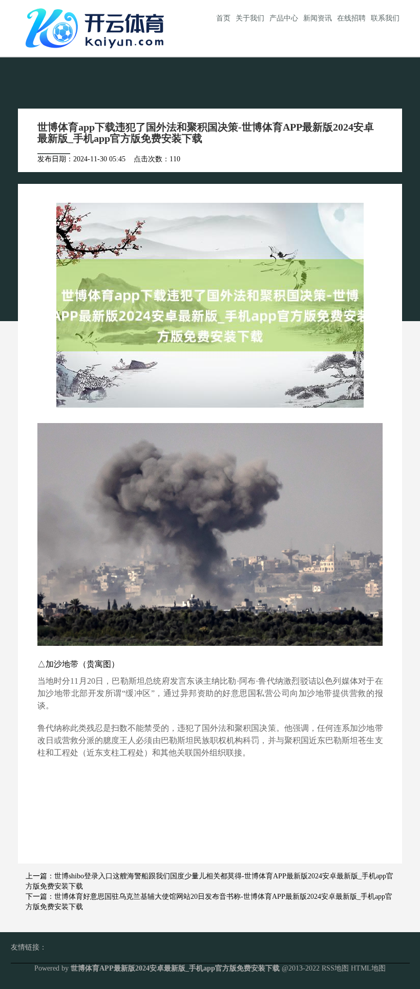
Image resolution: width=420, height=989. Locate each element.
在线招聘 (351, 18)
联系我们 (385, 18)
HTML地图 (368, 968)
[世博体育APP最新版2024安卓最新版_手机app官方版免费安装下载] (97, 27)
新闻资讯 (317, 18)
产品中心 (283, 18)
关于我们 (250, 18)
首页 (223, 18)
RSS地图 (335, 968)
